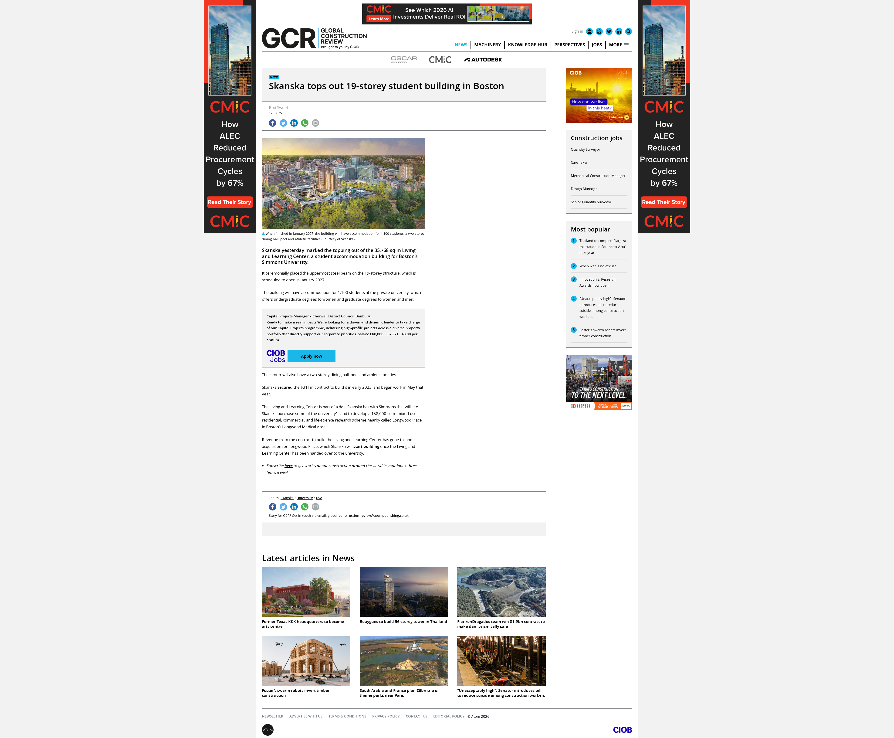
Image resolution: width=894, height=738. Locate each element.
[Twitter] (609, 31)
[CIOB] (539, 730)
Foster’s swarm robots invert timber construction (602, 332)
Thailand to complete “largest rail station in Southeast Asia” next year (602, 246)
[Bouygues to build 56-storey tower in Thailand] (404, 592)
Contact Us (416, 716)
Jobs (597, 45)
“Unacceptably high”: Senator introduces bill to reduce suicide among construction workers (602, 307)
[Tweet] (283, 123)
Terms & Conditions (347, 716)
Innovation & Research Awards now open (597, 282)
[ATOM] (354, 730)
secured (285, 387)
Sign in (577, 31)
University (305, 498)
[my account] (589, 31)
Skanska (287, 498)
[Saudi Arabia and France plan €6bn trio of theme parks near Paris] (404, 661)
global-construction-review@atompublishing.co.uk (368, 515)
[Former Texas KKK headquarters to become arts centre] (306, 592)
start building (366, 446)
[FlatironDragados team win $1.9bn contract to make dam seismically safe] (501, 592)
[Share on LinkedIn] (294, 123)
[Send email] (315, 123)
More (615, 45)
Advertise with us (305, 716)
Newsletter (272, 716)
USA (319, 498)
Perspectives (569, 45)
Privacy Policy (386, 716)
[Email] (599, 31)
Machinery (487, 45)
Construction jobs (597, 138)
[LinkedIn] (618, 31)
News (461, 45)
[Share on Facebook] (272, 123)
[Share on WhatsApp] (304, 123)
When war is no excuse (597, 266)
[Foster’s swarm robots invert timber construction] (306, 661)
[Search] (628, 31)
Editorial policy (448, 716)
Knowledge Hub (527, 45)
